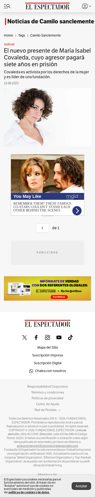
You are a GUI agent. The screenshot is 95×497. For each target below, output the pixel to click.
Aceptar (81, 486)
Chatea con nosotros (50, 371)
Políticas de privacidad (47, 398)
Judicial (9, 44)
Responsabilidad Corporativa (47, 386)
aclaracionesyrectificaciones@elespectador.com (47, 446)
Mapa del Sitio (47, 347)
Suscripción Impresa (47, 355)
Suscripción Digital (47, 363)
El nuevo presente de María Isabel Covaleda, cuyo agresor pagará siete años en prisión (47, 57)
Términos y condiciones (47, 392)
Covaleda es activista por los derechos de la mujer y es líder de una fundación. (46, 74)
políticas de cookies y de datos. (29, 492)
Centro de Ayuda (47, 404)
